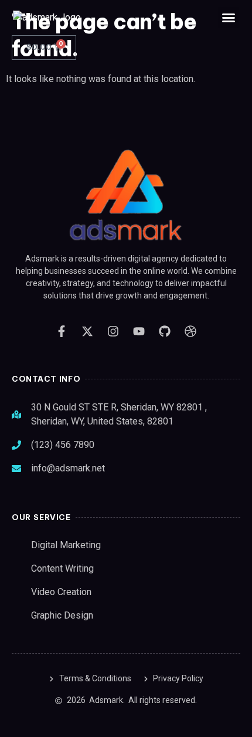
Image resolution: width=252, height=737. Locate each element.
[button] (228, 17)
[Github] (165, 331)
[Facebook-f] (61, 331)
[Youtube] (139, 331)
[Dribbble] (190, 331)
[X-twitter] (87, 331)
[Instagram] (113, 331)
